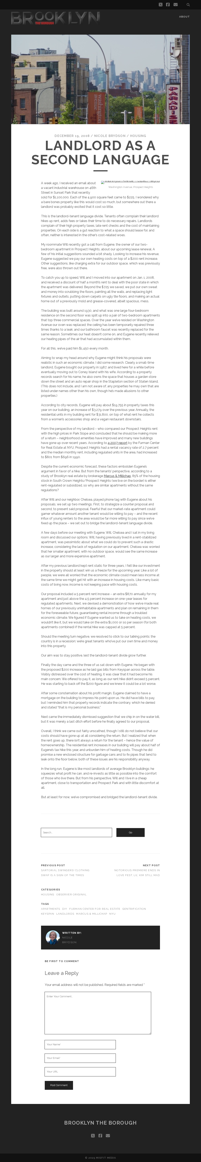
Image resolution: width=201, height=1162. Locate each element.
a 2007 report (117, 443)
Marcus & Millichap (117, 476)
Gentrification (134, 908)
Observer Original (71, 894)
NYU (112, 913)
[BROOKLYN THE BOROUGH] (55, 23)
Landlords (65, 913)
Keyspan (47, 913)
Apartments (50, 908)
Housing (138, 136)
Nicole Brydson (110, 136)
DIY (64, 908)
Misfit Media (106, 1157)
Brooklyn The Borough (100, 1123)
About (184, 16)
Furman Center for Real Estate (95, 908)
